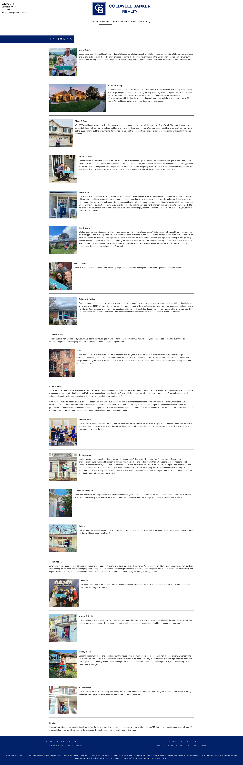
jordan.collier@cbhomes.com (14, 12)
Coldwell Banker (55, 741)
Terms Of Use (172, 741)
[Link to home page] (121, 9)
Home (95, 21)
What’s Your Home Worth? (124, 21)
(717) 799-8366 (8, 9)
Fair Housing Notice (195, 746)
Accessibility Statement (169, 746)
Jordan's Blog (144, 21)
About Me (105, 22)
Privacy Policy (189, 741)
